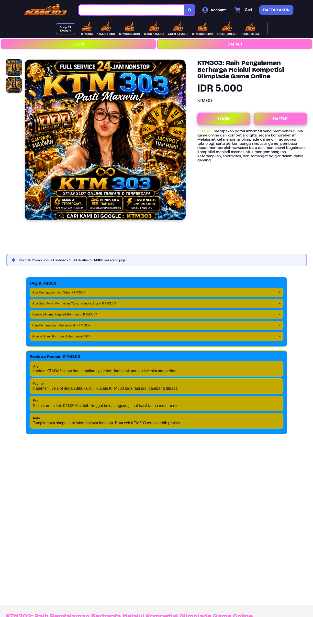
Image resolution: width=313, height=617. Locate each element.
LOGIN (78, 44)
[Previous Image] (29, 141)
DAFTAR (235, 44)
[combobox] (131, 10)
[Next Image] (182, 141)
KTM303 (205, 131)
